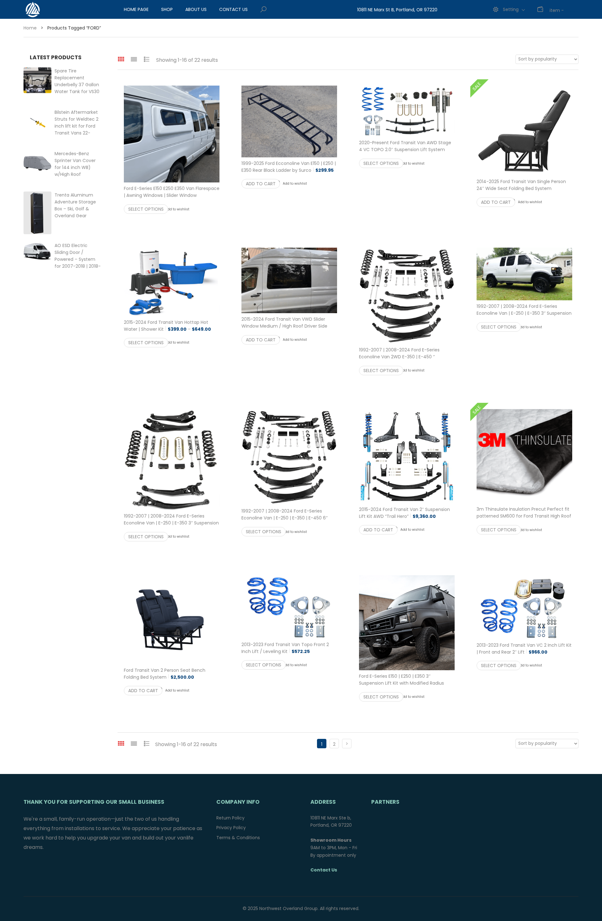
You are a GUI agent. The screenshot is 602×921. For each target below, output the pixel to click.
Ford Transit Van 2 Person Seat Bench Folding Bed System (164, 673)
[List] (134, 59)
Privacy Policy (231, 827)
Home (30, 28)
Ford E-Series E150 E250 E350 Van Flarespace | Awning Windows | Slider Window (171, 195)
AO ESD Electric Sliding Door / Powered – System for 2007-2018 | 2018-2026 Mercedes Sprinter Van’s (78, 266)
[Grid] (121, 59)
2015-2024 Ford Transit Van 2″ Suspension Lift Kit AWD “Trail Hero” (404, 512)
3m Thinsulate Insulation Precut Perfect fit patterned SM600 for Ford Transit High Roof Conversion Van (524, 516)
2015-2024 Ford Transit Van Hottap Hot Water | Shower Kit (171, 325)
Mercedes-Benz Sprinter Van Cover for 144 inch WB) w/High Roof (78, 167)
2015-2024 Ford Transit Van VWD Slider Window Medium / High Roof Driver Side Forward (284, 326)
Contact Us (233, 9)
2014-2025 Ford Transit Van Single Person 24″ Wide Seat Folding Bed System (524, 188)
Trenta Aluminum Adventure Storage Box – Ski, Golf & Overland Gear (75, 209)
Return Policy (230, 818)
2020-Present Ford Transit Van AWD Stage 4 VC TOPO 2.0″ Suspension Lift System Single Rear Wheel (405, 149)
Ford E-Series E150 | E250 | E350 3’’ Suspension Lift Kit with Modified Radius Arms (407, 683)
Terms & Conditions (238, 837)
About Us (196, 9)
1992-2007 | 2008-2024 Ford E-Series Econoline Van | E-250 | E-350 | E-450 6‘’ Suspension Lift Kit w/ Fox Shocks (289, 521)
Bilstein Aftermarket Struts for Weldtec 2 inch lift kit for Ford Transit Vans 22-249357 (76, 126)
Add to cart (261, 184)
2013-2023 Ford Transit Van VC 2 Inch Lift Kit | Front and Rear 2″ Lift (524, 648)
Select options (146, 209)
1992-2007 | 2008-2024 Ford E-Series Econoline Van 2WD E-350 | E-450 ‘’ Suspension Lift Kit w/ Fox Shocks (407, 360)
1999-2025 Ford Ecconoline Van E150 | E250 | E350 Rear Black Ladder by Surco (288, 166)
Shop (167, 9)
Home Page (136, 9)
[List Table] (146, 59)
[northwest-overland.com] (58, 9)
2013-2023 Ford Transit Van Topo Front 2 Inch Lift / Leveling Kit (285, 648)
